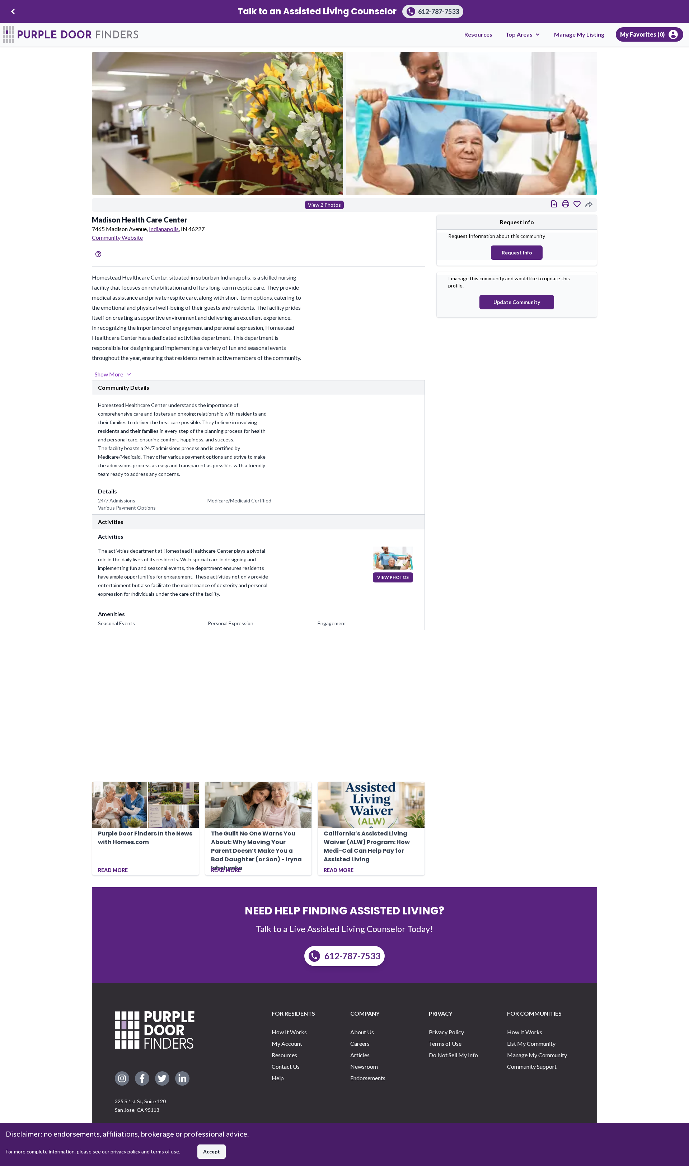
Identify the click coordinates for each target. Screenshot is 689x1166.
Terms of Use (445, 1043)
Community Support (532, 1066)
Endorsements (367, 1077)
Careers (360, 1043)
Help (278, 1077)
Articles (360, 1055)
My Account (287, 1043)
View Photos (393, 577)
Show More (109, 374)
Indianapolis (164, 228)
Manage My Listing (579, 34)
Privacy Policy (446, 1032)
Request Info (517, 252)
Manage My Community (537, 1055)
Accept (211, 1151)
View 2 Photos (324, 205)
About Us (362, 1032)
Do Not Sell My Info (453, 1055)
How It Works (289, 1032)
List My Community (531, 1043)
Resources (478, 34)
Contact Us (286, 1066)
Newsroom (364, 1066)
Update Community (516, 302)
